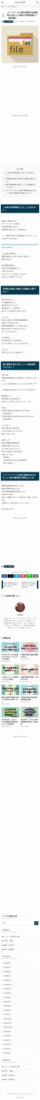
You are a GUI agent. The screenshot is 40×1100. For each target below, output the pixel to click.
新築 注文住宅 (9, 945)
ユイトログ (20, 2)
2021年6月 (7, 1044)
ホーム (22, 1093)
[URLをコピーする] (35, 576)
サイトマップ (29, 1093)
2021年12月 (8, 1019)
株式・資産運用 (8, 21)
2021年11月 (7, 1023)
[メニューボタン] (2, 2)
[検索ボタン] (37, 2)
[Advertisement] (20, 88)
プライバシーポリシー (13, 1093)
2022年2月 (7, 1010)
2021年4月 (7, 1053)
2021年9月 (7, 1031)
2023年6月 (7, 980)
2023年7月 (7, 976)
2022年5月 (7, 1001)
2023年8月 (7, 972)
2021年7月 (7, 1040)
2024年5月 (7, 963)
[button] (4, 576)
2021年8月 (7, 1036)
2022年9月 (7, 989)
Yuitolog (20, 615)
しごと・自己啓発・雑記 (12, 936)
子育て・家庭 (8, 941)
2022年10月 (8, 984)
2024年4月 (7, 967)
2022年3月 (7, 1006)
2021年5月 (7, 1049)
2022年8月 (7, 993)
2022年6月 (7, 997)
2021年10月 (8, 1027)
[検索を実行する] (36, 923)
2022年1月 (7, 1014)
